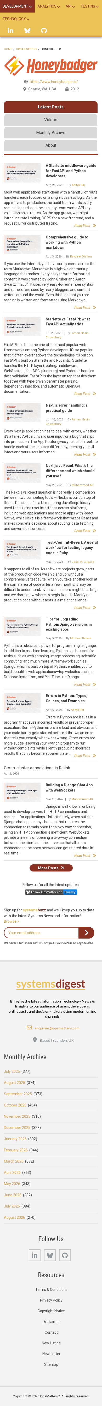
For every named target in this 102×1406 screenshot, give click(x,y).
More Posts (48, 868)
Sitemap (51, 1364)
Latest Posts (51, 106)
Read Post (82, 226)
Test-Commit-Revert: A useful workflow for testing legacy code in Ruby (72, 547)
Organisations (26, 49)
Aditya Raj (78, 185)
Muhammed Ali (82, 485)
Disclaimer (51, 1322)
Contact (51, 1332)
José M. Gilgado (83, 562)
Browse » (11, 921)
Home (8, 49)
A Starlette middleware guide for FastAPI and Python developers (71, 170)
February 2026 (16, 1150)
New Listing (51, 1343)
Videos (50, 119)
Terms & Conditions (51, 1289)
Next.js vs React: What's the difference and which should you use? (70, 471)
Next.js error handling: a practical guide (67, 408)
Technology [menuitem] (14, 19)
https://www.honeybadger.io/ (54, 82)
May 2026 (12, 1184)
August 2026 (14, 1217)
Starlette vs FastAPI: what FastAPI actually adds (68, 321)
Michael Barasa (80, 638)
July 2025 (12, 1071)
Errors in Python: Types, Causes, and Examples (66, 698)
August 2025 (14, 1083)
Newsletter (51, 1354)
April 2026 (12, 1172)
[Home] (51, 984)
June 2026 (12, 1195)
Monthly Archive (50, 132)
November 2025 (17, 1116)
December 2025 (17, 1128)
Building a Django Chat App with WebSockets (69, 787)
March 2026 (14, 1161)
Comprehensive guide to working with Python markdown (67, 242)
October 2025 (15, 1105)
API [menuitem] (68, 6)
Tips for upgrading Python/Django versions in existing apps (69, 624)
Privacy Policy (51, 1300)
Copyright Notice (51, 1311)
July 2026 (12, 1206)
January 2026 (15, 1139)
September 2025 (18, 1094)
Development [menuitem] (15, 6)
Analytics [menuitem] (46, 6)
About (51, 145)
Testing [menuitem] (88, 6)
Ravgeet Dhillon (81, 256)
